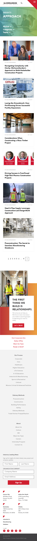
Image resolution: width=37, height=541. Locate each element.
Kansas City (6, 494)
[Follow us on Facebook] (8, 531)
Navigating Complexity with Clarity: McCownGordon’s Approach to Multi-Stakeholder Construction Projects (17, 69)
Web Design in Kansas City (10, 538)
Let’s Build (18, 325)
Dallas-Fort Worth (23, 494)
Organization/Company (11, 468)
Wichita (20, 507)
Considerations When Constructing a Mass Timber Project (16, 140)
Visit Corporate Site (18, 338)
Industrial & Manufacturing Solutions (7, 522)
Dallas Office (18, 341)
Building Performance (18, 405)
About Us (18, 427)
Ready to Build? (18, 347)
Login (5, 528)
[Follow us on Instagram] (16, 531)
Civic (18, 362)
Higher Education (18, 367)
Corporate (18, 359)
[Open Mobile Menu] (34, 2)
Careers (18, 439)
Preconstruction (18, 399)
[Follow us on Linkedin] (20, 531)
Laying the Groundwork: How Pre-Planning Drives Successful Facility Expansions (17, 105)
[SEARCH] (21, 3)
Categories (7, 29)
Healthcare (18, 365)
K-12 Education (18, 373)
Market (6, 26)
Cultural (18, 382)
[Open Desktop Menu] (24, 3)
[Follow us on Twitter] (12, 531)
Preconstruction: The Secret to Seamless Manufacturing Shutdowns (17, 245)
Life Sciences (18, 370)
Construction (18, 402)
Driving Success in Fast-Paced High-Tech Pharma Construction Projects (18, 175)
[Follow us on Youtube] (4, 531)
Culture (18, 430)
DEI (18, 433)
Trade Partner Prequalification (18, 413)
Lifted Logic (23, 538)
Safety (18, 407)
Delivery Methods (18, 410)
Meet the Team (18, 344)
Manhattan (6, 507)
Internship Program (18, 442)
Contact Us (18, 445)
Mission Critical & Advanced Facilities (18, 385)
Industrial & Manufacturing (18, 376)
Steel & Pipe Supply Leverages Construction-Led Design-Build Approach (17, 210)
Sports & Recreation (18, 379)
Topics (5, 32)
